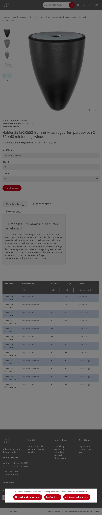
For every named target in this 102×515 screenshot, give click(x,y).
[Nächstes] (95, 110)
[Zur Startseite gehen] (6, 4)
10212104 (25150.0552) (10, 370)
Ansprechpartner (36, 449)
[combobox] (57, 5)
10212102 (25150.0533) (10, 322)
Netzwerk (57, 455)
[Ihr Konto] (90, 5)
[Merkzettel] (84, 5)
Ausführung (8, 150)
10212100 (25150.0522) (10, 306)
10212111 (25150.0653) (10, 354)
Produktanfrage (12, 188)
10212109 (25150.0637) (10, 338)
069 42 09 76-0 (11, 457)
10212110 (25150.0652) (10, 346)
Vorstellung (58, 446)
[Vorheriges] (89, 110)
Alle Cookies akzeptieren (76, 497)
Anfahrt (31, 452)
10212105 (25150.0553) (10, 378)
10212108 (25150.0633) (10, 386)
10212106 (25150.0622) (10, 298)
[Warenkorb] (97, 5)
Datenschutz (85, 449)
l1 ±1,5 (5, 173)
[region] (51, 71)
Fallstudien (58, 452)
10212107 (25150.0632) (10, 314)
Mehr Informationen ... (81, 492)
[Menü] (78, 5)
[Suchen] (72, 5)
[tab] (14, 204)
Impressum (84, 446)
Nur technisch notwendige (27, 497)
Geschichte (58, 449)
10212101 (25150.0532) (10, 362)
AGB (81, 452)
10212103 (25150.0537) (10, 330)
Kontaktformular (10, 474)
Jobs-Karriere (59, 458)
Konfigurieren (52, 497)
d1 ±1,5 (5, 161)
